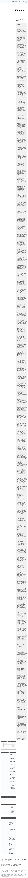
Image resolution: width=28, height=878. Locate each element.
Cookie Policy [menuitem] (23, 859)
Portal (17, 18)
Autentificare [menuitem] (21, 1)
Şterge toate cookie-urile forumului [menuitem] (8, 860)
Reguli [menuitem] (18, 860)
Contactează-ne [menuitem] (16, 859)
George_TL (11, 853)
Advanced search (6, 747)
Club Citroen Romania (14, 865)
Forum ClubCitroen (8, 859)
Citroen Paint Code (12, 812)
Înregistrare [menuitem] (14, 1)
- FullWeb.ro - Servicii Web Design (14, 864)
